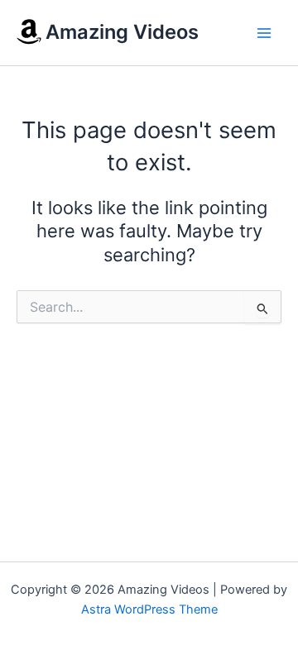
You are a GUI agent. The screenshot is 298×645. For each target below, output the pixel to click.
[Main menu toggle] (264, 33)
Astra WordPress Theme (149, 609)
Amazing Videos (122, 32)
